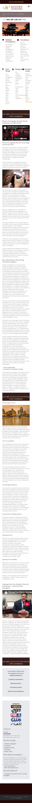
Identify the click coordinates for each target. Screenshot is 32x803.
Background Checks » (16, 683)
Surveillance (7, 745)
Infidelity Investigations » (16, 675)
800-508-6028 (19, 2)
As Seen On (16, 704)
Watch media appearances (11, 767)
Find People (7, 749)
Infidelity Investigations (10, 744)
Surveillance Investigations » (16, 679)
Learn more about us (9, 766)
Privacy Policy (18, 798)
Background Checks (9, 747)
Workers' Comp (8, 751)
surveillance (25, 59)
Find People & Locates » (16, 687)
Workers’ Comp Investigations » (16, 691)
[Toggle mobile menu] (29, 6)
